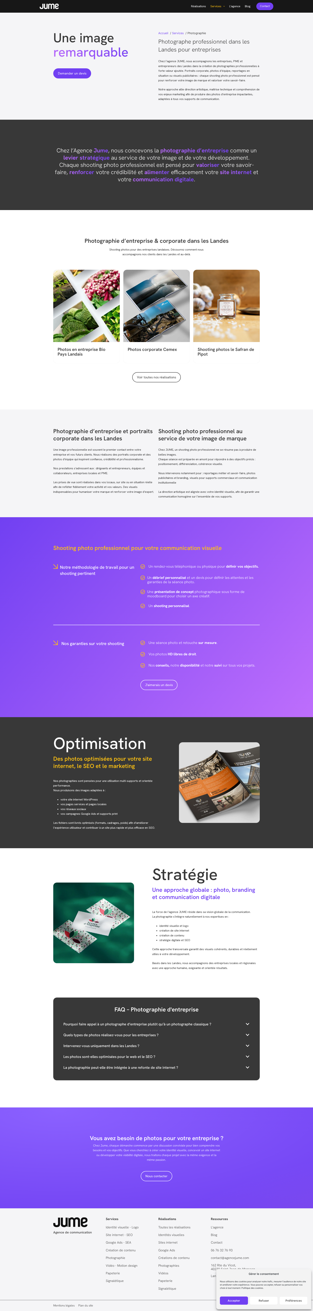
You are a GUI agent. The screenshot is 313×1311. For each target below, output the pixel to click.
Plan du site (85, 1305)
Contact (265, 6)
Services (215, 6)
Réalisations (198, 6)
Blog (248, 6)
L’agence (234, 6)
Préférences (293, 1300)
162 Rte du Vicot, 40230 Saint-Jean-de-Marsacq (233, 1267)
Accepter (234, 1300)
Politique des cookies (252, 1288)
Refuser (264, 1300)
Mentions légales (64, 1305)
